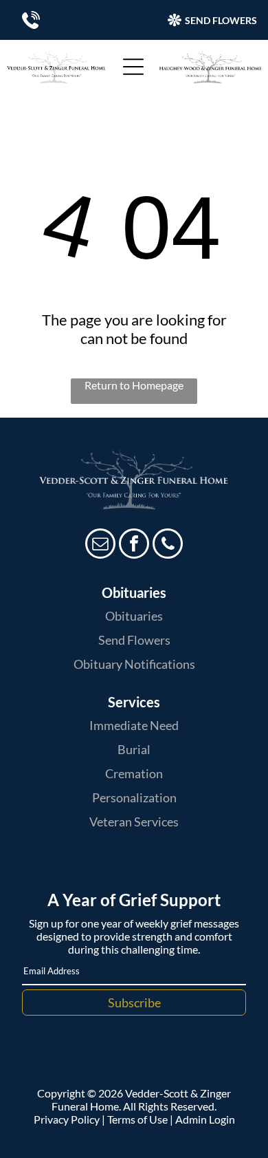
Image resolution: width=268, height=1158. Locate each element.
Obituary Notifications (134, 664)
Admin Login (205, 1119)
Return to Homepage (134, 385)
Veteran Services (134, 821)
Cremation (134, 773)
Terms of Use (137, 1119)
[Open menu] (133, 66)
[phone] (168, 545)
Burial (134, 749)
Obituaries (134, 615)
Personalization (134, 797)
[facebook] (134, 545)
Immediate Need (134, 725)
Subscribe (134, 1002)
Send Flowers (134, 639)
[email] (100, 545)
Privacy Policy (67, 1119)
